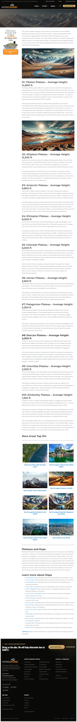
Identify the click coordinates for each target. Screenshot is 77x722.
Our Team (26, 700)
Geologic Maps (29, 623)
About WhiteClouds (28, 698)
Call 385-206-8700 (70, 647)
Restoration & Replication (61, 671)
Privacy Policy (57, 718)
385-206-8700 (5, 673)
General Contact (65, 718)
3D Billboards (59, 664)
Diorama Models (43, 666)
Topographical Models (44, 662)
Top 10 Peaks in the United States (35, 490)
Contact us (25, 631)
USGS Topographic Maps (32, 589)
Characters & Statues (29, 679)
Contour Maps (29, 580)
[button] (39, 6)
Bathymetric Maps (31, 609)
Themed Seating (28, 669)
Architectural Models (44, 674)
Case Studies (5, 702)
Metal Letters (27, 674)
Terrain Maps (29, 586)
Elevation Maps (30, 602)
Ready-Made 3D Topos (70, 1)
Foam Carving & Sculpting (62, 678)
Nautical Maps (29, 618)
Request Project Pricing (56, 647)
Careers (26, 707)
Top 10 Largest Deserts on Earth (61, 488)
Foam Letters (59, 666)
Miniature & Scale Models (45, 669)
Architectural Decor (43, 679)
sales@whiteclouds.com (7, 675)
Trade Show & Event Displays (30, 666)
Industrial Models (43, 671)
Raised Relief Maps (31, 582)
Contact (60, 1)
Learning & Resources (29, 711)
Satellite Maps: (29, 627)
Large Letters (27, 671)
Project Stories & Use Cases (8, 705)
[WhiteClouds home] (10, 661)
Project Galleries (6, 700)
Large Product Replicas (29, 664)
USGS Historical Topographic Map (35, 593)
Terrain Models (42, 664)
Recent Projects (5, 698)
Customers (26, 702)
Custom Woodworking (61, 669)
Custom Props (27, 662)
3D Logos (26, 676)
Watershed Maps (30, 598)
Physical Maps (29, 605)
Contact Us (26, 705)
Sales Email (72, 718)
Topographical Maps (31, 577)
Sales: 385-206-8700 (50, 1)
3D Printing (58, 675)
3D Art (40, 676)
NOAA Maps (29, 614)
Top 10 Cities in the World (61, 538)
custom (11, 36)
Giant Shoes (58, 662)
